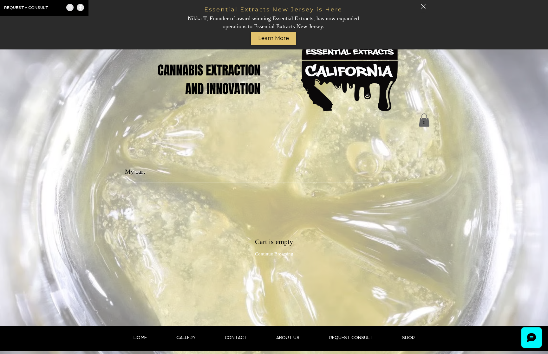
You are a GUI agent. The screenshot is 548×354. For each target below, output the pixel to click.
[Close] (423, 6)
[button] (424, 120)
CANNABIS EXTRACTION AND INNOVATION (209, 79)
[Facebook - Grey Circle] (80, 7)
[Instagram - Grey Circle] (70, 7)
